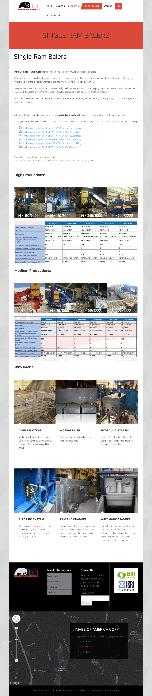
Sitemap (51, 592)
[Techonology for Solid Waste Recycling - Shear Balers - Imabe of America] (29, 6)
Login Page (54, 16)
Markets (60, 6)
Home (49, 6)
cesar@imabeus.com (84, 647)
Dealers (107, 6)
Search (118, 6)
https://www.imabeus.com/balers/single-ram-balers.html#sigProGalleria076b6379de (54, 160)
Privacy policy (53, 581)
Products (73, 6)
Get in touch (92, 6)
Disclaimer (52, 587)
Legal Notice (53, 576)
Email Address (88, 593)
